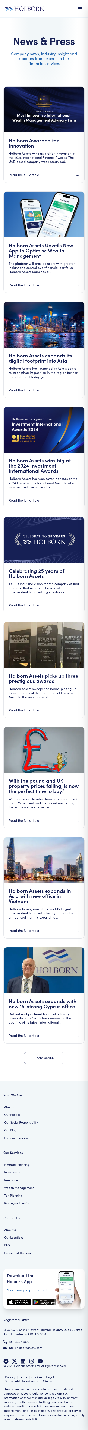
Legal (50, 1377)
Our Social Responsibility (21, 1122)
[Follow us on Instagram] (31, 1361)
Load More (44, 1058)
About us (10, 1107)
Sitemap (48, 1381)
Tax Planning (13, 1195)
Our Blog (10, 1130)
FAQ (7, 1245)
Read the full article (24, 174)
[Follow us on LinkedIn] (23, 1361)
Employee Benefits (17, 1203)
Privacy (10, 1377)
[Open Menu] (80, 8)
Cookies (36, 1377)
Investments (12, 1172)
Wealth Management (19, 1188)
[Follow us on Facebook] (6, 1361)
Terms (23, 1377)
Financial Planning (16, 1164)
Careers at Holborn (17, 1253)
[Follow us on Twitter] (14, 1361)
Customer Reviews (16, 1138)
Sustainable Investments (22, 1381)
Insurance (11, 1180)
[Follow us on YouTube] (40, 1361)
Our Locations (13, 1237)
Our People (12, 1115)
